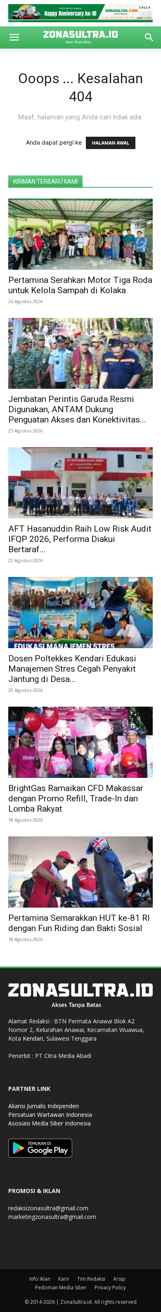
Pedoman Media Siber (61, 1287)
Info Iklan (39, 1278)
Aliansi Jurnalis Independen (43, 1106)
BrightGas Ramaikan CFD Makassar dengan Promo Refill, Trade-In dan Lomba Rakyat (75, 798)
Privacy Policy (110, 1287)
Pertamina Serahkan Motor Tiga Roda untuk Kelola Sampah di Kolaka (80, 285)
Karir (63, 1278)
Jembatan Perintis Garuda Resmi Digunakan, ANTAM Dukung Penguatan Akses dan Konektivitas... (77, 409)
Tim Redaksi (91, 1278)
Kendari (33, 1038)
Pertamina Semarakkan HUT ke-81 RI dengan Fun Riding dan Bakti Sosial (79, 923)
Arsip (119, 1278)
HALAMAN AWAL (110, 143)
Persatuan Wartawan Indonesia (50, 1114)
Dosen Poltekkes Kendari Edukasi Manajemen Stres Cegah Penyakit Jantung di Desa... (72, 669)
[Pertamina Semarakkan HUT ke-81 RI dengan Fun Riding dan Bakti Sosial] (80, 872)
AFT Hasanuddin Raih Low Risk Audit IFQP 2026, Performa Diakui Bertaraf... (80, 539)
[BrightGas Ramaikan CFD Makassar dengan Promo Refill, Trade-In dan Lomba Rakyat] (80, 742)
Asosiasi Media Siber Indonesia (49, 1123)
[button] (14, 37)
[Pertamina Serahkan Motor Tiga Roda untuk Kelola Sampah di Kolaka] (80, 234)
